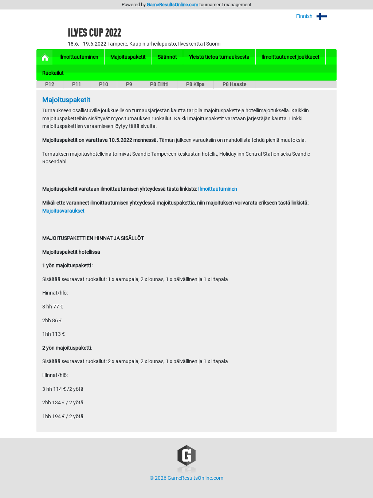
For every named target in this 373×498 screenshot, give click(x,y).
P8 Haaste (234, 84)
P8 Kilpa (195, 84)
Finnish (305, 16)
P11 (76, 84)
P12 (49, 84)
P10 (103, 84)
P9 (129, 84)
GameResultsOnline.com (172, 4)
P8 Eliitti (159, 84)
